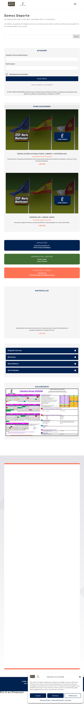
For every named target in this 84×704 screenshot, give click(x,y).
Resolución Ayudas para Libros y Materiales (42, 154)
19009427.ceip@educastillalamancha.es (44, 485)
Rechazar (55, 696)
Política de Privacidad (58, 700)
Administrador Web (13, 19)
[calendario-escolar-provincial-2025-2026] (42, 412)
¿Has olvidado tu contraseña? (42, 85)
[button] (80, 677)
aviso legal (27, 683)
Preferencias (72, 696)
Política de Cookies (45, 700)
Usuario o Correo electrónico (17, 55)
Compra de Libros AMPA (42, 217)
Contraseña (11, 64)
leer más (42, 164)
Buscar (76, 36)
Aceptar (38, 696)
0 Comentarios (50, 19)
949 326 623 (46, 487)
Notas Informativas (46, 156)
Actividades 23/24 (37, 19)
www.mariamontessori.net (47, 492)
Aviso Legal (68, 700)
